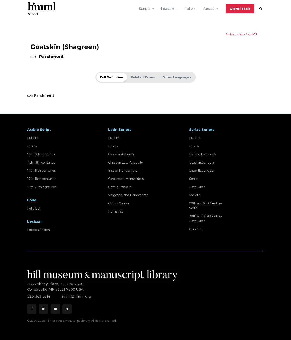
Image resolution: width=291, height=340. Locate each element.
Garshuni (195, 229)
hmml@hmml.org (76, 296)
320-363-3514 (39, 296)
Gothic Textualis (119, 187)
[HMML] (103, 274)
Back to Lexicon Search (240, 34)
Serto (193, 179)
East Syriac (197, 187)
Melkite (194, 195)
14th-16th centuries (41, 171)
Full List (33, 138)
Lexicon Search (38, 230)
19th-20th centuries (41, 187)
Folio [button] (189, 9)
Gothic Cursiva (119, 203)
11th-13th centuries (41, 162)
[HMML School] (41, 8)
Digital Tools (240, 9)
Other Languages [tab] (176, 77)
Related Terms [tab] (143, 77)
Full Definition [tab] (111, 77)
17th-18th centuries (41, 179)
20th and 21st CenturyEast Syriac (205, 218)
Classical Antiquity (121, 154)
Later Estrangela (201, 171)
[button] (261, 9)
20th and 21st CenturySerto (205, 205)
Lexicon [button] (167, 9)
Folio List (33, 208)
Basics (32, 146)
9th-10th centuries (41, 154)
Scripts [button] (144, 9)
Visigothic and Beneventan (128, 195)
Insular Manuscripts (122, 171)
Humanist (115, 211)
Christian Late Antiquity (125, 162)
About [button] (208, 9)
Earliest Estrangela (203, 154)
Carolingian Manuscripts (126, 179)
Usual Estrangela (201, 162)
